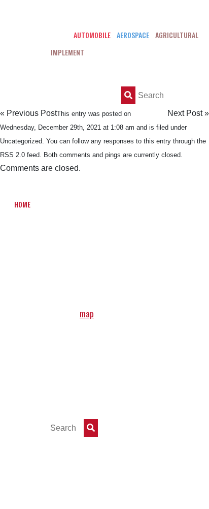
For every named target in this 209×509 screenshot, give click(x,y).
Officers (90, 204)
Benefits (130, 204)
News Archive (121, 232)
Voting (25, 232)
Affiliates (29, 261)
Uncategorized (21, 141)
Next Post (184, 113)
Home (22, 204)
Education (173, 204)
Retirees (71, 261)
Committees (68, 232)
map (87, 313)
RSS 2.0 (12, 155)
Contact (111, 261)
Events (166, 232)
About (53, 204)
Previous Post (32, 113)
